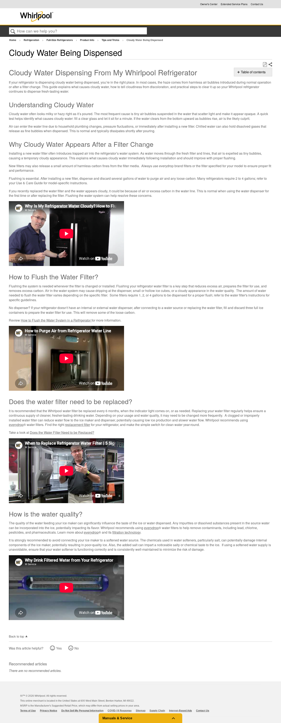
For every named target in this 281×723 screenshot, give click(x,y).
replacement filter (77, 424)
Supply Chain (157, 710)
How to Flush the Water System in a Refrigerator (56, 320)
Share (270, 64)
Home (13, 40)
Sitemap (140, 710)
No (76, 648)
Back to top (16, 636)
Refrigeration (32, 40)
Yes (59, 648)
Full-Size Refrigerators (59, 40)
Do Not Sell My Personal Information (82, 710)
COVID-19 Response (120, 710)
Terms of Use (28, 710)
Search (13, 31)
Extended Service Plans (234, 4)
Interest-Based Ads (180, 710)
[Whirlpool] (67, 16)
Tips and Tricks (111, 40)
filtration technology (126, 532)
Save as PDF (265, 64)
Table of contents (253, 72)
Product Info (87, 40)
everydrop (16, 424)
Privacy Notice (48, 710)
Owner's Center (208, 4)
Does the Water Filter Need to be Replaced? (62, 432)
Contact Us (257, 4)
